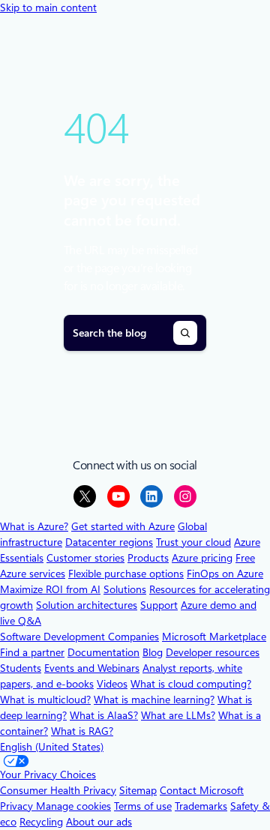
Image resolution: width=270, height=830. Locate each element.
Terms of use (143, 806)
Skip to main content (48, 7)
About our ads (99, 822)
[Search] (185, 333)
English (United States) (52, 747)
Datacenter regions (109, 542)
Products (148, 558)
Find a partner (32, 652)
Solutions (125, 589)
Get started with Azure (123, 526)
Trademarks (201, 806)
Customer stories (85, 558)
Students (20, 668)
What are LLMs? (178, 715)
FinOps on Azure (225, 574)
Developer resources (213, 652)
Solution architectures (86, 605)
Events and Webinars (92, 668)
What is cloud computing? (190, 684)
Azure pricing (202, 558)
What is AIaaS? (104, 715)
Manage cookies (73, 806)
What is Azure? (34, 526)
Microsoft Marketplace (214, 637)
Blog (152, 652)
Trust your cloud (193, 542)
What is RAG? (82, 731)
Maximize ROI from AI (50, 589)
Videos (112, 684)
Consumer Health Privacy (58, 790)
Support (159, 605)
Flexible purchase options (126, 574)
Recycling (41, 822)
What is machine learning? (154, 700)
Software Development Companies (79, 637)
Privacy (18, 806)
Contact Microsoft (202, 790)
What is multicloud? (45, 700)
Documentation (104, 652)
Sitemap (138, 790)
